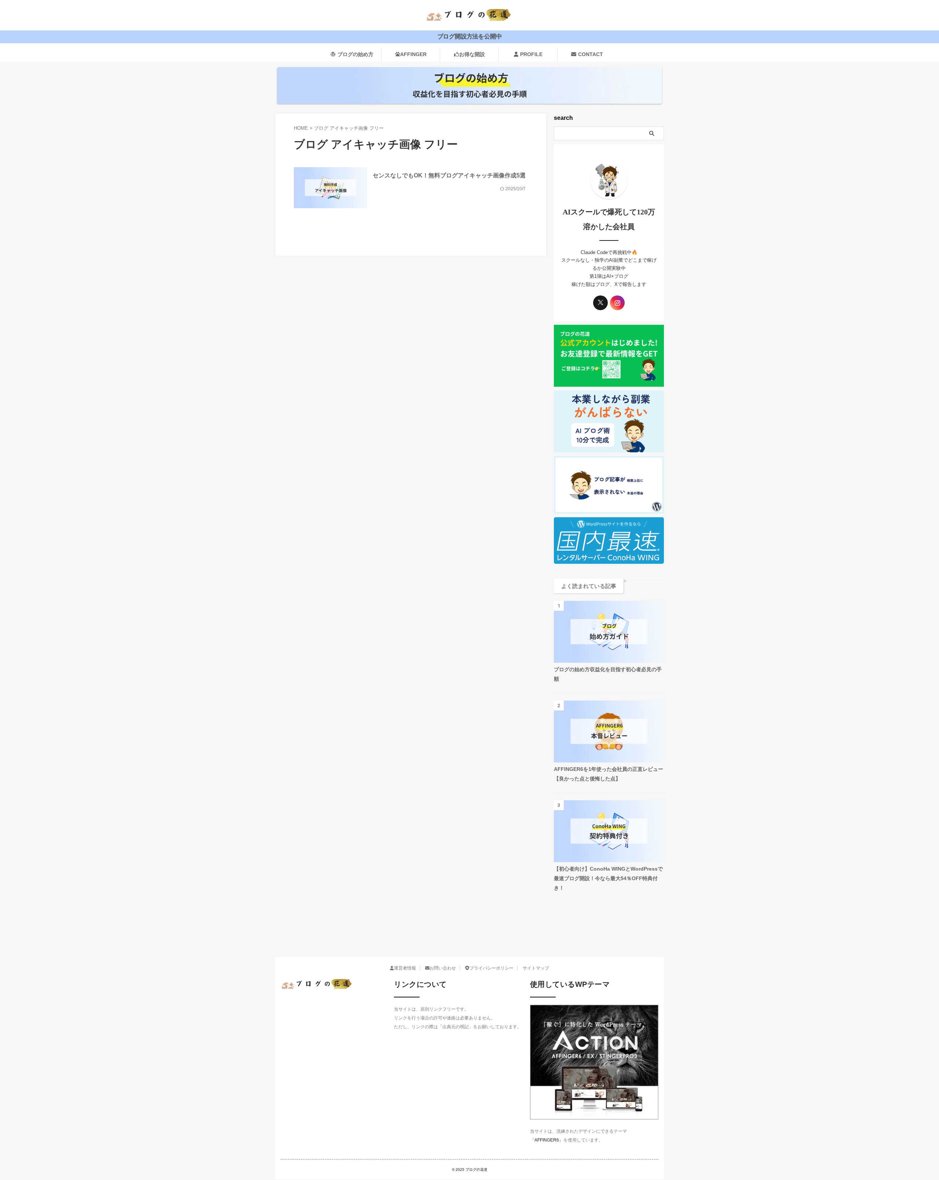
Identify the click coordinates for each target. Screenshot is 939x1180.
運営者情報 (405, 968)
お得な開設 (472, 54)
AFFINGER (413, 54)
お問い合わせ (443, 968)
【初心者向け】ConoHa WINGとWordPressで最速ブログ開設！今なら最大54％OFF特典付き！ (608, 878)
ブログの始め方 (355, 54)
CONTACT (590, 54)
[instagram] (617, 302)
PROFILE (531, 54)
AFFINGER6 (546, 1140)
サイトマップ (536, 968)
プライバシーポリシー (492, 968)
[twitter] (600, 302)
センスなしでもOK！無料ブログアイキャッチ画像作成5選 (449, 175)
